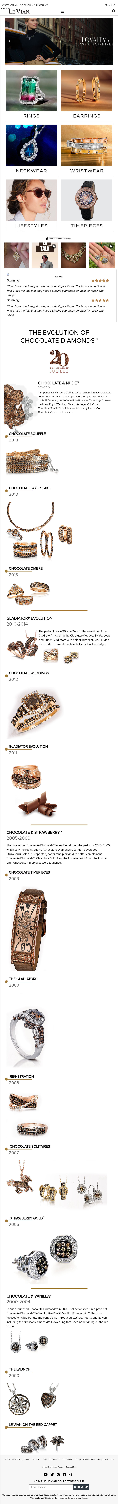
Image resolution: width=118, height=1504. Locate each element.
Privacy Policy (102, 1459)
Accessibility (17, 1459)
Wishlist (7, 1459)
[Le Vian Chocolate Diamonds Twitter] (52, 1475)
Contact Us (29, 1459)
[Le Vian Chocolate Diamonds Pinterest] (58, 1475)
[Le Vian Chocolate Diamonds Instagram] (70, 1475)
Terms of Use (71, 1467)
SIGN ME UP (81, 1487)
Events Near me (27, 5)
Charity (78, 1459)
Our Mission (67, 1459)
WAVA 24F (59, 277)
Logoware (53, 1459)
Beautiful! (13, 280)
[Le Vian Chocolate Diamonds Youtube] (45, 1475)
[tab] (31, 95)
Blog (44, 1459)
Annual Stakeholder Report (52, 1467)
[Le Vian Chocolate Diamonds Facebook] (64, 1475)
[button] (9, 41)
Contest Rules (89, 1459)
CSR (113, 1459)
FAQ (38, 1459)
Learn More (16, 255)
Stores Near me (9, 5)
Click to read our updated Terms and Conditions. (66, 1498)
